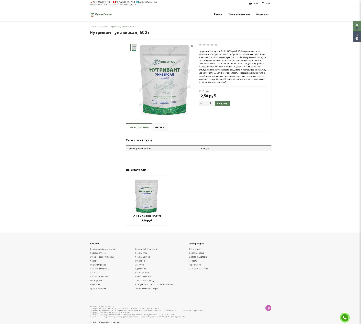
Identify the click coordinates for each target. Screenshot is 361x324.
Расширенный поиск (239, 14)
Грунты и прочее (98, 288)
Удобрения (140, 268)
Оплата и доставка (198, 256)
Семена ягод (141, 253)
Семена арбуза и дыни (146, 249)
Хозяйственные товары (146, 288)
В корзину (222, 103)
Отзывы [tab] (159, 127)
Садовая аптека (98, 253)
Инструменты (96, 280)
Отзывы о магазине (198, 268)
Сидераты (95, 284)
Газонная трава (142, 272)
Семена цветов (142, 256)
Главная (93, 26)
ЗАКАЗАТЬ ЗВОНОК (346, 317)
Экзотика (139, 264)
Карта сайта (195, 264)
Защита (94, 272)
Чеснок (93, 260)
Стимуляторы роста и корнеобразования (155, 284)
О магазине (262, 14)
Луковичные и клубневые (102, 256)
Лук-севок (140, 260)
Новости (193, 260)
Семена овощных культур (102, 249)
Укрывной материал (100, 268)
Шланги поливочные (100, 276)
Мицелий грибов (98, 264)
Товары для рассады (145, 280)
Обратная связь (196, 253)
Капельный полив (143, 276)
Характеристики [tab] (139, 127)
